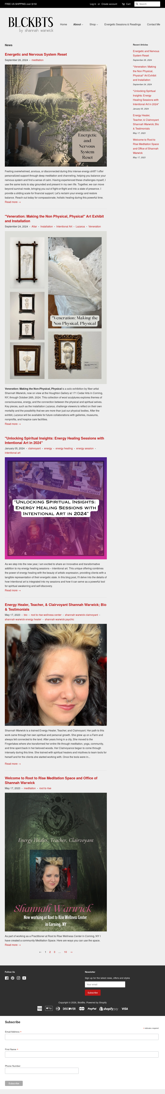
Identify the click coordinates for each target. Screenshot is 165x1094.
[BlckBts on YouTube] (24, 978)
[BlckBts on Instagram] (18, 978)
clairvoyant (34, 448)
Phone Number (12, 1066)
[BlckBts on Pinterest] (12, 978)
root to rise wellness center (46, 615)
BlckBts (81, 1002)
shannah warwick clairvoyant (81, 615)
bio (25, 615)
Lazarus (80, 226)
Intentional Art (64, 226)
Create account (109, 3)
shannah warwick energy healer (23, 619)
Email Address (13, 1031)
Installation (46, 226)
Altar (34, 226)
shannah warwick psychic (59, 619)
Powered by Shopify (96, 1002)
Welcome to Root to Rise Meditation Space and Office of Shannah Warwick (51, 780)
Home (63, 24)
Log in (93, 3)
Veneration (94, 226)
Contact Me (153, 24)
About (77, 24)
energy (48, 448)
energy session (85, 448)
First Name (11, 1049)
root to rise (45, 788)
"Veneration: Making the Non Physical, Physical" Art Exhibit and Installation (54, 218)
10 (65, 952)
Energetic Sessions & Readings (122, 24)
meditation (38, 60)
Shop (93, 24)
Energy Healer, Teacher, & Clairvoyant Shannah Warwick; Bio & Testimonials (55, 607)
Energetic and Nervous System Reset (36, 54)
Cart (128, 3)
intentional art (12, 453)
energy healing (64, 448)
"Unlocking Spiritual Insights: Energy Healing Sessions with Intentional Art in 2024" (54, 440)
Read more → (13, 202)
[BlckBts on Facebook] (7, 978)
